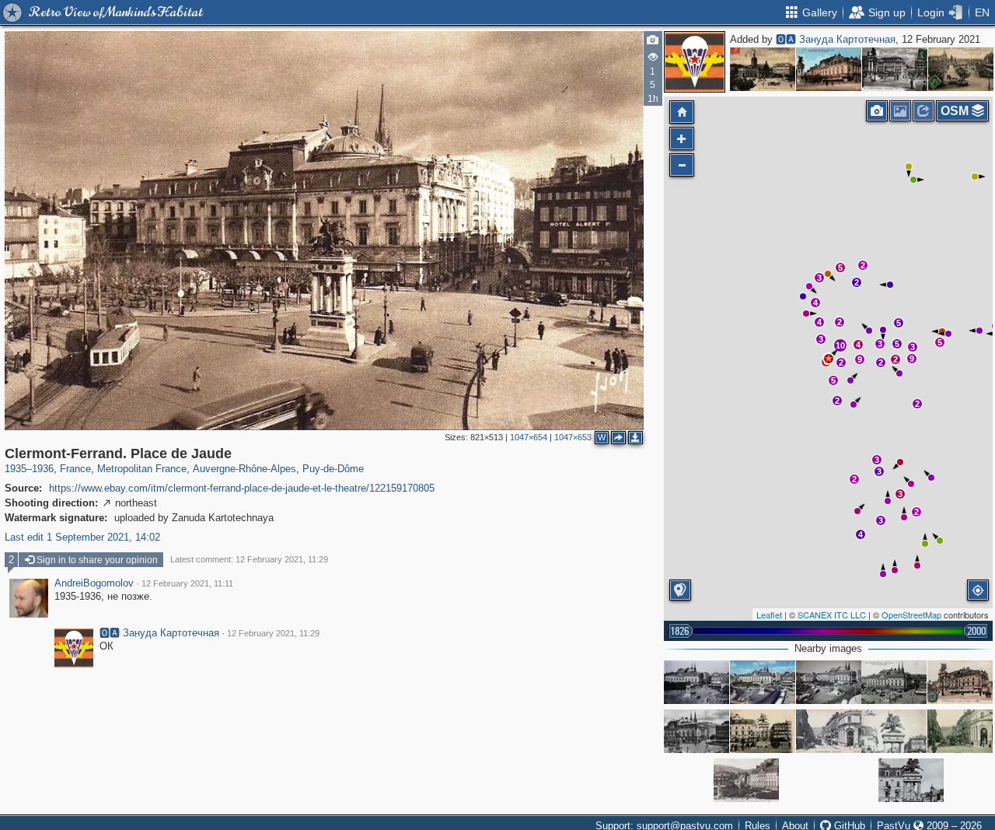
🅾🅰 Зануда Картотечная (836, 39)
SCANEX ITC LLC (832, 614)
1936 (43, 469)
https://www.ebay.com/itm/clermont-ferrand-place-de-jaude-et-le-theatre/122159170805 (242, 488)
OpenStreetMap (911, 614)
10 (840, 345)
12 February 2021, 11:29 (273, 633)
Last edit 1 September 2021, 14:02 (82, 537)
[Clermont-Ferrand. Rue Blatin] (828, 731)
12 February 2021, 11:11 (187, 583)
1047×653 (573, 437)
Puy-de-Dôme (333, 469)
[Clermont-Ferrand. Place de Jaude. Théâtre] (696, 682)
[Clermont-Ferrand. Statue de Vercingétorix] (960, 682)
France (75, 469)
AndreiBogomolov (94, 583)
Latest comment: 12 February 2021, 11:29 (249, 559)
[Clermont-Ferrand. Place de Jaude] (762, 69)
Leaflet (769, 614)
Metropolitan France (142, 469)
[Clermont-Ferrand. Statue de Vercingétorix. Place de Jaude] (911, 780)
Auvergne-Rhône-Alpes (244, 469)
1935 (15, 469)
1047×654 (528, 437)
